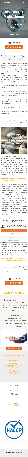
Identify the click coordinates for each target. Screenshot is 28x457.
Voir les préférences (14, 237)
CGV (14, 388)
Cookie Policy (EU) (14, 390)
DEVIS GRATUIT (14, 34)
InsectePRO (7, 2)
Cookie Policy (10, 240)
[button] (26, 218)
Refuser (14, 233)
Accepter (14, 230)
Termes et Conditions (14, 385)
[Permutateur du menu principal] (23, 3)
